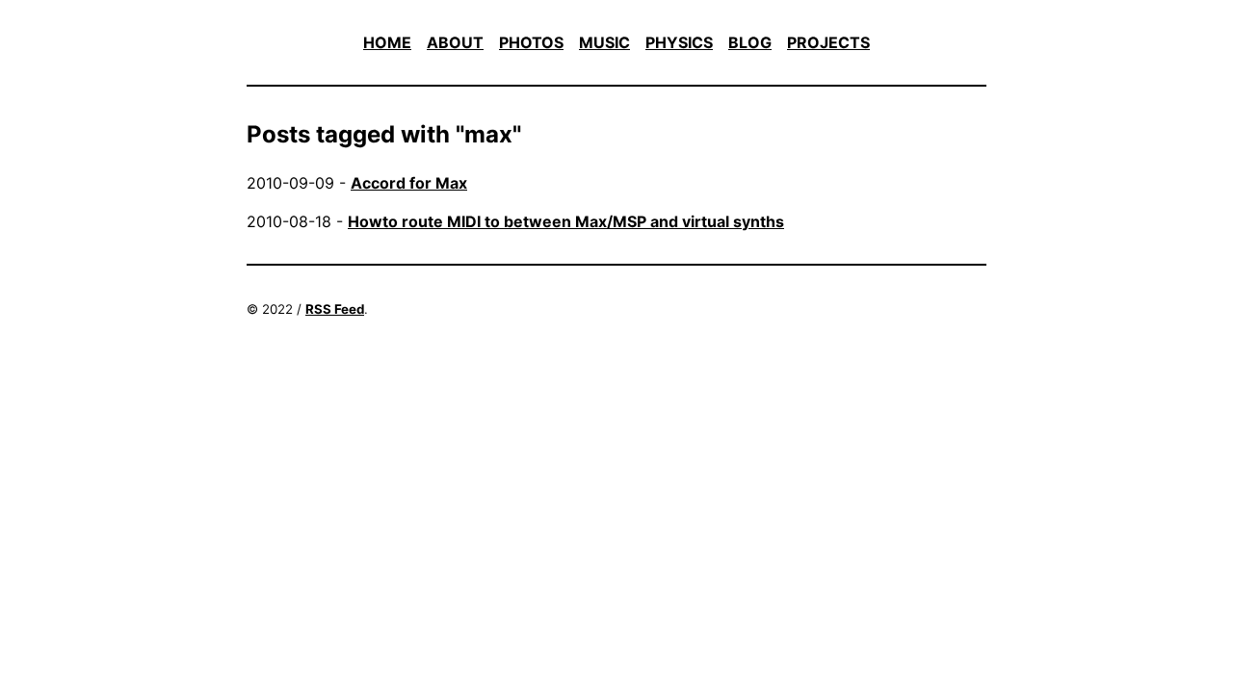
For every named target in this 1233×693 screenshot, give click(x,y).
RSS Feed (334, 309)
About (455, 42)
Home (387, 42)
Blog (750, 42)
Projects (828, 42)
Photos (531, 42)
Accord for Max (409, 182)
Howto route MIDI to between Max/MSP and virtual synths (566, 221)
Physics (679, 42)
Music (604, 42)
